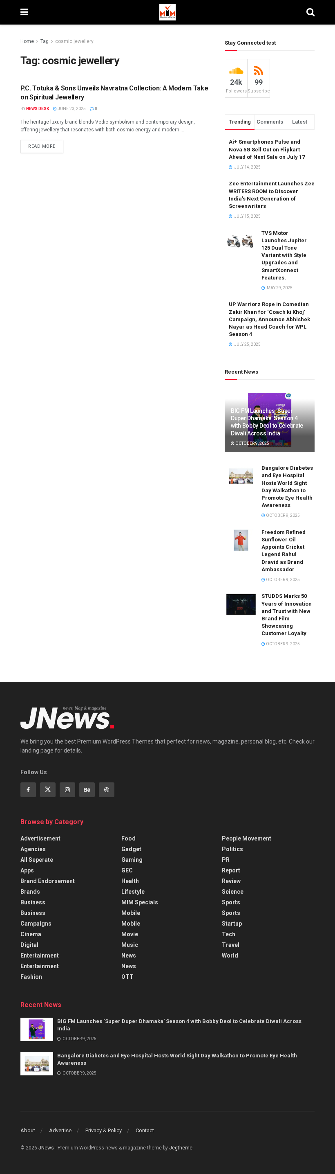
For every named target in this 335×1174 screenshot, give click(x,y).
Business (32, 902)
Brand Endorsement (47, 881)
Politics (232, 849)
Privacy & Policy (103, 1130)
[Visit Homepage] (167, 12)
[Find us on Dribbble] (106, 789)
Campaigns (35, 923)
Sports (231, 902)
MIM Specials (139, 902)
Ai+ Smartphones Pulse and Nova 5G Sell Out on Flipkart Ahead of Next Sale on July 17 (267, 149)
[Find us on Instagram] (67, 789)
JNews (46, 1148)
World (230, 955)
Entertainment (39, 955)
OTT (127, 976)
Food (128, 838)
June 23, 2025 (71, 108)
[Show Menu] (24, 12)
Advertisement (40, 838)
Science (232, 891)
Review (231, 881)
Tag (44, 41)
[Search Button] (310, 12)
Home (27, 41)
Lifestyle (133, 891)
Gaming (132, 859)
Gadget (131, 849)
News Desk (37, 108)
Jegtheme (180, 1148)
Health (130, 881)
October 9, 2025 (251, 443)
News (128, 955)
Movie (129, 934)
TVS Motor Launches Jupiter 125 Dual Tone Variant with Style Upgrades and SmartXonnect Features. (284, 255)
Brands (30, 891)
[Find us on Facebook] (28, 789)
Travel (230, 945)
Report (231, 870)
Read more (45, 144)
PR (226, 859)
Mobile (130, 913)
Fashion (31, 976)
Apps (27, 870)
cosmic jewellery (74, 41)
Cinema (30, 934)
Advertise (60, 1130)
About (27, 1130)
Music (129, 945)
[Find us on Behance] (87, 789)
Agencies (33, 849)
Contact (145, 1130)
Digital (29, 945)
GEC (127, 870)
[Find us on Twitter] (48, 789)
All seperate (36, 859)
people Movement (246, 838)
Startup (232, 923)
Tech (228, 934)
